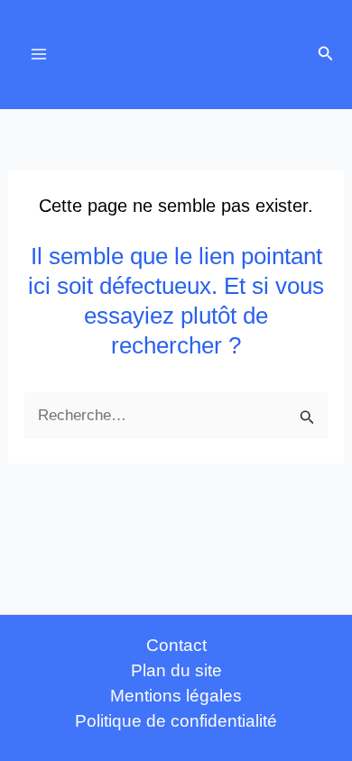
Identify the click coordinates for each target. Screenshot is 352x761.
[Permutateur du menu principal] (39, 55)
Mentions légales (176, 695)
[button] (326, 54)
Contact (176, 645)
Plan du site (176, 670)
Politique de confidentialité (176, 720)
